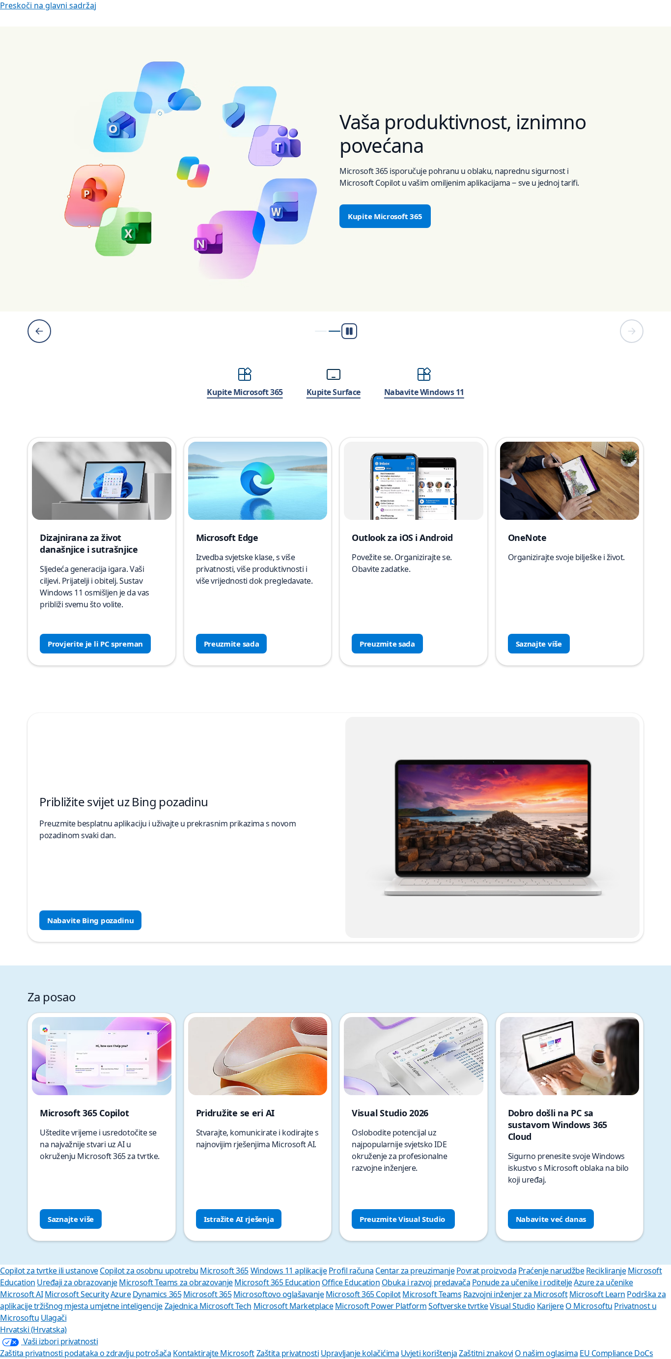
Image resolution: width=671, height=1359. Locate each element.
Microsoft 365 (224, 1270)
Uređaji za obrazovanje (77, 1282)
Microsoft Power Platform (380, 1306)
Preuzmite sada (231, 644)
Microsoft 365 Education (277, 1282)
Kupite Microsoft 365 (385, 216)
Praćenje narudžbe (551, 1270)
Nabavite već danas (551, 1219)
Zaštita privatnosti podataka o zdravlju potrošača (85, 1353)
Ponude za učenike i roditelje (522, 1282)
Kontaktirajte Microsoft (213, 1353)
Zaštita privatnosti (287, 1353)
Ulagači (54, 1317)
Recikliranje (606, 1270)
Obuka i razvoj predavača (426, 1282)
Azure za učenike (603, 1282)
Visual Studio (512, 1306)
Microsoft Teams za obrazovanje (176, 1282)
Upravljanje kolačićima (360, 1353)
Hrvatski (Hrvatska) (33, 1329)
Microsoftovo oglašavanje (278, 1294)
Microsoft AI (21, 1294)
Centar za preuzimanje (414, 1270)
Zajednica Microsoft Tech (208, 1306)
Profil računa (351, 1270)
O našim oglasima (546, 1353)
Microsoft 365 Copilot (363, 1294)
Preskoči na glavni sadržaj (48, 5)
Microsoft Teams (431, 1294)
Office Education (351, 1282)
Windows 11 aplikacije (289, 1270)
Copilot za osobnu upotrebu (149, 1270)
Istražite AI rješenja (239, 1219)
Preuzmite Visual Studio (403, 1219)
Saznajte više (539, 644)
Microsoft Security (77, 1294)
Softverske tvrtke (458, 1306)
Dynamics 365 (157, 1294)
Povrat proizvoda (486, 1270)
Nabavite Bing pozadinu (90, 920)
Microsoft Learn (597, 1294)
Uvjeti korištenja (429, 1353)
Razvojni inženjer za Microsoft (515, 1294)
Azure (121, 1294)
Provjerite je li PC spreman (95, 644)
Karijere (550, 1306)
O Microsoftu (588, 1306)
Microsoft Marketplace (293, 1306)
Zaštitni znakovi (486, 1353)
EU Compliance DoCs (616, 1353)
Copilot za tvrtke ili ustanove (49, 1270)
